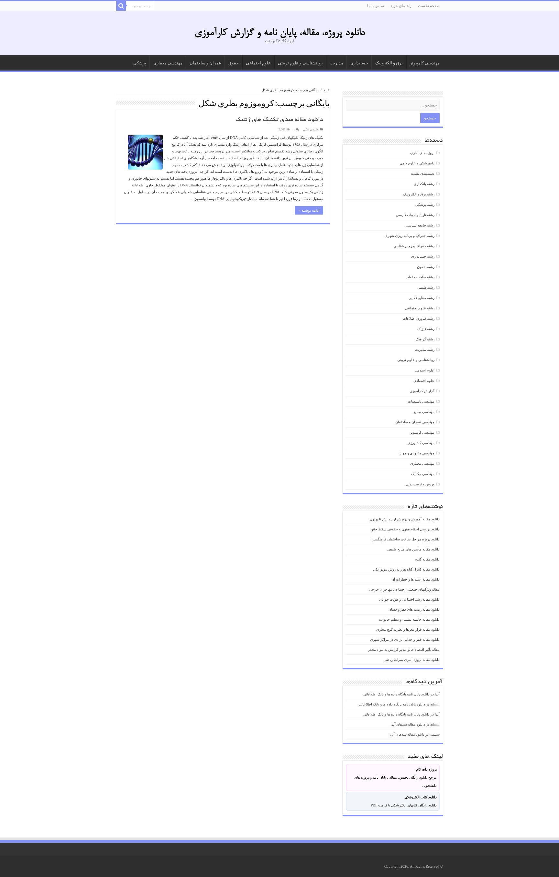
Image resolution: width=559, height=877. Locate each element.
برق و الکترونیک (389, 63)
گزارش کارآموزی (422, 391)
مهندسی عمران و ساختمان (414, 422)
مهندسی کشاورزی (421, 443)
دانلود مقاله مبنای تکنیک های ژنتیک (279, 120)
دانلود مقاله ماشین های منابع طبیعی (413, 549)
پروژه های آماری (422, 153)
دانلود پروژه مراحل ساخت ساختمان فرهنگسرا (406, 539)
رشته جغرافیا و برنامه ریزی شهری (409, 236)
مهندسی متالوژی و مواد (417, 453)
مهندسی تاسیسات (421, 401)
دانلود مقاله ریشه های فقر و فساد (414, 609)
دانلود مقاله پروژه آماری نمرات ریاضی (412, 659)
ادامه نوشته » (309, 210)
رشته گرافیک (425, 339)
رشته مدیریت (424, 349)
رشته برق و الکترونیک (418, 194)
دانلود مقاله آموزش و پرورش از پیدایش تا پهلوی (404, 519)
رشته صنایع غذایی (421, 298)
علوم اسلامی (424, 370)
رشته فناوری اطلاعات (418, 318)
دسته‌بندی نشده (422, 173)
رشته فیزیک (425, 329)
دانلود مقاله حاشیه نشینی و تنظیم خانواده (409, 619)
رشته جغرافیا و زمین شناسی (413, 246)
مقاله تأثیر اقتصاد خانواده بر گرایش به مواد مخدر (404, 649)
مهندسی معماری (167, 63)
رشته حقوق (425, 267)
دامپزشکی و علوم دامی (417, 163)
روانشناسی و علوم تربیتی (300, 63)
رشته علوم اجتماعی (419, 308)
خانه (326, 90)
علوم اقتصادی (423, 381)
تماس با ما (375, 6)
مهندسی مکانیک (422, 474)
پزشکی (139, 63)
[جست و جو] (121, 6)
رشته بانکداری (424, 184)
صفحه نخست (429, 6)
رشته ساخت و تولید (420, 277)
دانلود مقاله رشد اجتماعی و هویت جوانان (409, 599)
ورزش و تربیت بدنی (420, 484)
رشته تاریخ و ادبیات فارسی (415, 215)
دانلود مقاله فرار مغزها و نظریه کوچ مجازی (408, 629)
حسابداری (359, 63)
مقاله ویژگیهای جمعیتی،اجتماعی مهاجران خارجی (404, 589)
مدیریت (336, 63)
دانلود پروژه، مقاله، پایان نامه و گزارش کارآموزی (279, 33)
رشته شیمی (425, 287)
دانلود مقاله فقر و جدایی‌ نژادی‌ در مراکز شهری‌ (405, 639)
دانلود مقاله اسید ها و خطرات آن (415, 579)
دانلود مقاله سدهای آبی (407, 724)
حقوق (233, 63)
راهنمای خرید (400, 6)
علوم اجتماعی (258, 63)
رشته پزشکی (311, 129)
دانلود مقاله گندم (427, 559)
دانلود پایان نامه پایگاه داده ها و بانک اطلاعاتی (396, 694)
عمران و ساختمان (205, 63)
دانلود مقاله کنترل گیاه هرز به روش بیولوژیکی (406, 569)
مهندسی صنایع (423, 412)
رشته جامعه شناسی (420, 225)
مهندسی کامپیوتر (425, 63)
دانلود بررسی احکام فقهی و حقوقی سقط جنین (405, 529)
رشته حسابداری (422, 256)
